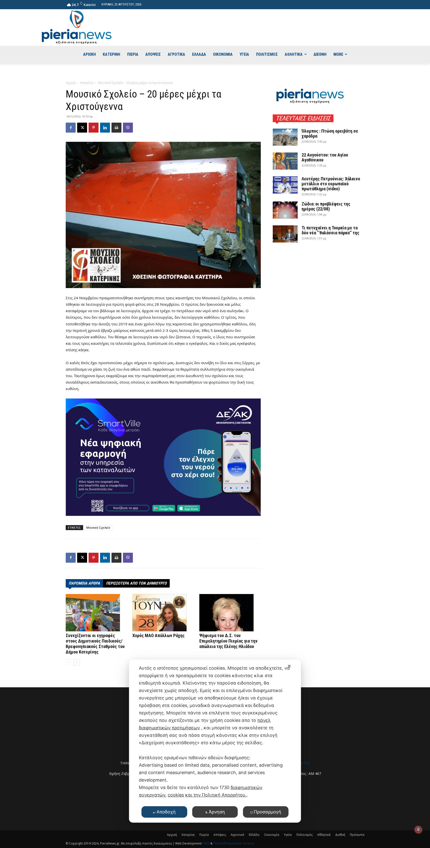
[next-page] (77, 662)
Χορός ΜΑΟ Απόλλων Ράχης (158, 635)
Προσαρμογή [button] (267, 811)
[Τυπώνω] (116, 128)
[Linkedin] (105, 128)
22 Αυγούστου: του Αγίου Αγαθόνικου (325, 157)
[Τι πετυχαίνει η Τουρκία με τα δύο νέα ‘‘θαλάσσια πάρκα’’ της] (285, 234)
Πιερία (204, 835)
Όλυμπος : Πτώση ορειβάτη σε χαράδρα (330, 133)
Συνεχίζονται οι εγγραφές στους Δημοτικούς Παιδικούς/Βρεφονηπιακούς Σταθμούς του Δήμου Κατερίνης (95, 643)
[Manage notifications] (418, 830)
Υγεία (288, 835)
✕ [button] (289, 666)
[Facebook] (71, 128)
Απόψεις (220, 835)
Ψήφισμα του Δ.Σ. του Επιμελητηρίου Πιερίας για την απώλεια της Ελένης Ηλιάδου (228, 641)
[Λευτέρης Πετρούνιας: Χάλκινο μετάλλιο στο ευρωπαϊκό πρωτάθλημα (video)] (285, 185)
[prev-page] (69, 662)
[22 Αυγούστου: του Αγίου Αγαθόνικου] (285, 161)
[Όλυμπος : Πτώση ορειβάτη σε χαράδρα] (285, 137)
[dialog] (215, 741)
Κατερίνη (86, 83)
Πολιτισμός (304, 835)
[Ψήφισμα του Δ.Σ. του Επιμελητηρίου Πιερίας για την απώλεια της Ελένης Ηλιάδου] (230, 612)
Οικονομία (271, 835)
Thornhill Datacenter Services (233, 843)
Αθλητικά (323, 835)
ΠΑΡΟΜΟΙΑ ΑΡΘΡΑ (84, 583)
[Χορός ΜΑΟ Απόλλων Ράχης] (163, 612)
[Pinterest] (94, 128)
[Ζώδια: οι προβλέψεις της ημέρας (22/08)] (285, 210)
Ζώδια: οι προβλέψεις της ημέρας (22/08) (326, 206)
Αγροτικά (237, 835)
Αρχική (71, 83)
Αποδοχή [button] (166, 811)
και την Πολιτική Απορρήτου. (216, 795)
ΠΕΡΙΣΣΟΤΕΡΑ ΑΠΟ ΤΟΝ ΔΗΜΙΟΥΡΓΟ (136, 583)
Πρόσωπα (357, 835)
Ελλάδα (254, 835)
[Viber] (128, 128)
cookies (176, 795)
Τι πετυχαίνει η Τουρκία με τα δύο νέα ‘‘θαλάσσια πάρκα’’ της (330, 230)
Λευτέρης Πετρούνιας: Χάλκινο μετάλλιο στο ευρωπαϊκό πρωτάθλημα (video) (331, 183)
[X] (82, 128)
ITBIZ (206, 843)
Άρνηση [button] (217, 811)
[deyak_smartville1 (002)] (163, 457)
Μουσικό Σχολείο (98, 527)
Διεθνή (340, 835)
